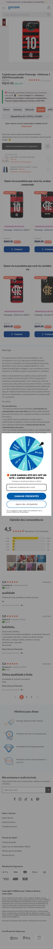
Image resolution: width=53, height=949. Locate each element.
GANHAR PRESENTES (26, 496)
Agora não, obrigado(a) (27, 504)
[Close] (48, 436)
